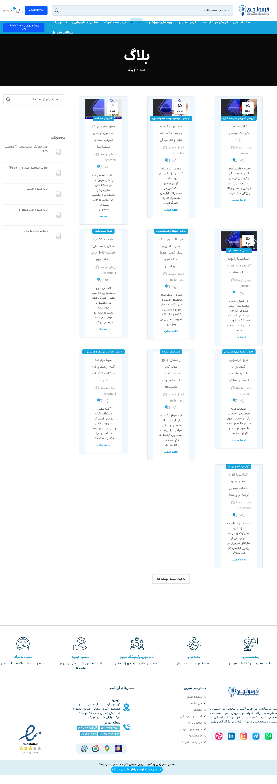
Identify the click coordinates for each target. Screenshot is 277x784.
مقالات (198, 710)
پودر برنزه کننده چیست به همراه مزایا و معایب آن (171, 133)
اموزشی (242, 118)
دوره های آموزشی (190, 729)
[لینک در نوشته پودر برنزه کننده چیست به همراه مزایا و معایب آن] (171, 108)
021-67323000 (110, 728)
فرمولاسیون (158, 118)
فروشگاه (196, 703)
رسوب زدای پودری (36, 231)
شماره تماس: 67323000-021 (24, 27)
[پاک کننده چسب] (58, 194)
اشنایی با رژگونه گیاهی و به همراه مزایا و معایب (239, 266)
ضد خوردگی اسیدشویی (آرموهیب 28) (26, 149)
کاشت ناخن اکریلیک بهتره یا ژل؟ (239, 133)
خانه (143, 70)
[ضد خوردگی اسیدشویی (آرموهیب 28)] (58, 152)
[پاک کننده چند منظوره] (58, 215)
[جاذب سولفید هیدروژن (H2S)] (58, 173)
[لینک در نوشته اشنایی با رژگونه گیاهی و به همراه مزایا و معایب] (239, 241)
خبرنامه (233, 118)
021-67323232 (109, 734)
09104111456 (36, 10)
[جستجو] (57, 10)
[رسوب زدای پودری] (58, 236)
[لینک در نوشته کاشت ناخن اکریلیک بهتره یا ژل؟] (239, 108)
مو (229, 466)
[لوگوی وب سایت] (254, 10)
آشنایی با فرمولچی (190, 716)
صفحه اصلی (194, 697)
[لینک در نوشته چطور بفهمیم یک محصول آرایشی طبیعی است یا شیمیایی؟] (103, 108)
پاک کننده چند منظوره (33, 210)
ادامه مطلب (239, 200)
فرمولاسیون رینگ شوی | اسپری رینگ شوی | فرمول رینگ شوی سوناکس (171, 252)
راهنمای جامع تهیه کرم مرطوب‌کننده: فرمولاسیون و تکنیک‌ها (171, 373)
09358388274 (87, 728)
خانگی (250, 351)
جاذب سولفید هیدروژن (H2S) (28, 168)
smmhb (245, 154)
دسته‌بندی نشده (103, 231)
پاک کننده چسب (37, 189)
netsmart (177, 280)
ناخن (225, 118)
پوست (169, 118)
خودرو (183, 231)
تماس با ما (195, 723)
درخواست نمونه (192, 742)
